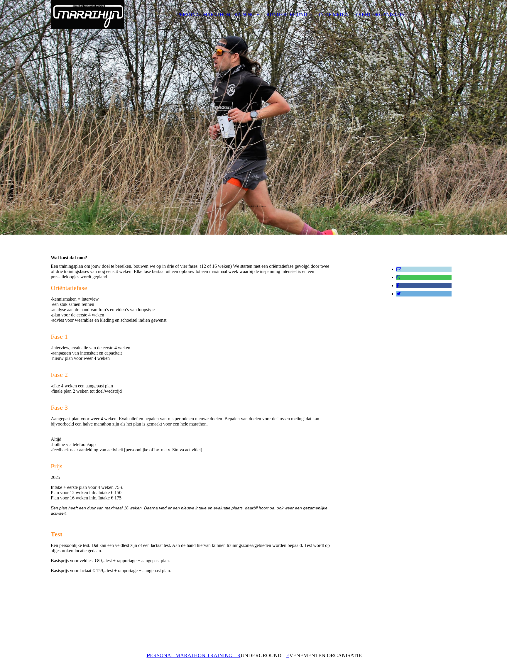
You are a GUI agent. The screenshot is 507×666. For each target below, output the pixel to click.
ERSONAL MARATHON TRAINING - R (194, 655)
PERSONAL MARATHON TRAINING (216, 14)
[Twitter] (398, 293)
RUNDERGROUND (286, 14)
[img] (87, 14)
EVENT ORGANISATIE (379, 14)
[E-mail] (398, 269)
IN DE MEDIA (333, 14)
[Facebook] (397, 285)
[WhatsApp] (398, 277)
